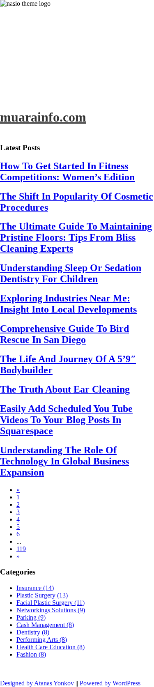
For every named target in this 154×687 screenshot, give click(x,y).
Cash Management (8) (45, 624)
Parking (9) (31, 617)
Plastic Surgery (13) (42, 595)
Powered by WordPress (110, 683)
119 (21, 548)
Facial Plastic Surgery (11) (50, 602)
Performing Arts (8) (41, 639)
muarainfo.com (43, 117)
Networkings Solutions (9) (50, 610)
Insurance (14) (35, 587)
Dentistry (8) (32, 632)
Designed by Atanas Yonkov (38, 683)
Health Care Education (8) (50, 646)
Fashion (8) (31, 654)
